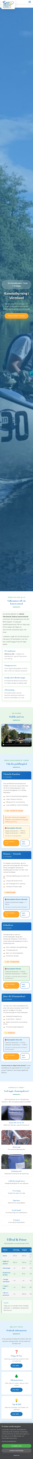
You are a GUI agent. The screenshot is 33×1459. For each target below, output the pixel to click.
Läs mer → (16, 1365)
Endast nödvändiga (16, 1450)
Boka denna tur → (10, 842)
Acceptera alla (17, 1446)
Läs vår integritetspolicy (9, 1441)
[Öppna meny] (30, 1)
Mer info (23, 843)
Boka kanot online (16, 316)
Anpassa (16, 1455)
